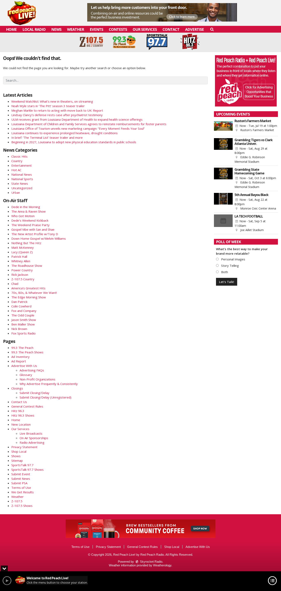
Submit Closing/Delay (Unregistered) (45, 397)
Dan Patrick (19, 302)
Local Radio (33, 29)
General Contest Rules (27, 406)
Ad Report (18, 361)
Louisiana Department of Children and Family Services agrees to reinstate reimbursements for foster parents (88, 124)
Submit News (20, 478)
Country (16, 161)
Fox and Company (23, 311)
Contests (118, 29)
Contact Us (19, 402)
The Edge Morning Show (28, 297)
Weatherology (162, 565)
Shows (16, 456)
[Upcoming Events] (223, 126)
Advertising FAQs (32, 370)
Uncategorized (21, 188)
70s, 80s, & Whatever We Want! (34, 293)
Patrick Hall (19, 256)
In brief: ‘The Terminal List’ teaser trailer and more (47, 137)
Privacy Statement (24, 447)
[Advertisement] (162, 12)
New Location (21, 424)
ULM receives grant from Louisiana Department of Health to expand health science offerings (77, 119)
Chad (14, 284)
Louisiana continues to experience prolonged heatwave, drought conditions (64, 133)
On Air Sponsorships (34, 438)
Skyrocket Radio (150, 561)
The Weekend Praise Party (30, 225)
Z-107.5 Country (22, 279)
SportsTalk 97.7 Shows (27, 469)
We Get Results (22, 492)
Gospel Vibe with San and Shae (33, 229)
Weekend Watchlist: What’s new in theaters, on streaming (52, 101)
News (56, 29)
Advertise (194, 29)
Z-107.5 (16, 501)
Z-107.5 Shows (22, 506)
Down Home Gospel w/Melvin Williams (38, 238)
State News (19, 183)
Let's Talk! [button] (226, 282)
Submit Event (20, 474)
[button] (211, 29)
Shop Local (18, 451)
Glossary (26, 375)
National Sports (22, 179)
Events (96, 29)
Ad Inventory (20, 357)
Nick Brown (19, 329)
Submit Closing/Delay (34, 393)
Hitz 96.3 (17, 411)
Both (224, 272)
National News (21, 174)
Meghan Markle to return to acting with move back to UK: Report (57, 110)
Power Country (22, 270)
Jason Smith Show (23, 320)
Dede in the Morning (25, 207)
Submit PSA (19, 483)
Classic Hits (19, 156)
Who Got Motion (23, 216)
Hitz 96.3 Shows (22, 415)
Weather (75, 29)
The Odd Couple (22, 315)
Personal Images (232, 259)
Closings (17, 388)
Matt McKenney (22, 247)
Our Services (145, 29)
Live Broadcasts (31, 433)
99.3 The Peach (22, 348)
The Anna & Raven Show (28, 211)
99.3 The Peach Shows (27, 352)
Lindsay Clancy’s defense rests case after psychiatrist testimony (57, 115)
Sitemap (17, 460)
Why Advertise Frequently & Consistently (49, 384)
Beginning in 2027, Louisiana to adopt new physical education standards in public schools (73, 142)
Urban (15, 192)
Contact (171, 29)
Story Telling (229, 265)
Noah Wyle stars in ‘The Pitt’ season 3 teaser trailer (48, 106)
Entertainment (21, 165)
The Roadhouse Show (26, 265)
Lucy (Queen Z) (22, 252)
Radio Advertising (32, 442)
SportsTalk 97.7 (22, 465)
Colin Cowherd (21, 306)
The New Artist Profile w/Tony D (34, 234)
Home (11, 29)
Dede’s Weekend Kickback (29, 220)
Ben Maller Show (23, 324)
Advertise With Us (24, 366)
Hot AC (16, 170)
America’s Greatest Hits (28, 288)
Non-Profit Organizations (37, 379)
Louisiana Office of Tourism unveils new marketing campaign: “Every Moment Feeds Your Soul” (78, 128)
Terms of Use (21, 488)
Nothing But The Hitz (26, 243)
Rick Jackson (19, 275)
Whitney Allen (20, 261)
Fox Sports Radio (23, 333)
